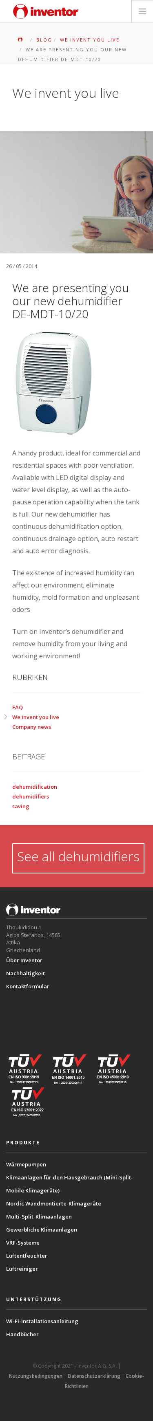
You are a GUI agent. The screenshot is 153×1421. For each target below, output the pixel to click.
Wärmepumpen (26, 1164)
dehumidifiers (30, 796)
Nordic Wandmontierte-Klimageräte (53, 1203)
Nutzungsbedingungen (35, 1376)
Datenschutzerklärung (94, 1376)
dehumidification (34, 786)
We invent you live (35, 717)
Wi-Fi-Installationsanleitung (42, 1321)
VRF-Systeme (23, 1242)
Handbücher (22, 1334)
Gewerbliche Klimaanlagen (41, 1229)
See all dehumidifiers (78, 856)
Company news (31, 726)
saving (20, 806)
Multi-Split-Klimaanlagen (39, 1216)
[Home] (46, 11)
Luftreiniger (22, 1268)
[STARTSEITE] (22, 40)
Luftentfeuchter (26, 1255)
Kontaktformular (27, 986)
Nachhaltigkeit (25, 973)
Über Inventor (24, 960)
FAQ (17, 707)
